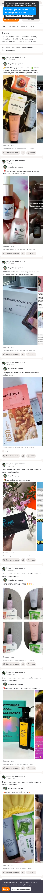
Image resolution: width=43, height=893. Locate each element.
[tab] (4, 26)
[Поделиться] (23, 153)
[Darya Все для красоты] (4, 58)
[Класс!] (3, 451)
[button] (11, 19)
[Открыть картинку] (19, 109)
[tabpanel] (21, 465)
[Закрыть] (33, 9)
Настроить (28, 15)
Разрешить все (13, 15)
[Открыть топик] (21, 471)
